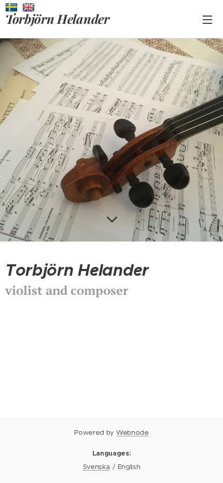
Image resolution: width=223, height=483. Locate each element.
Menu (207, 19)
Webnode (132, 432)
